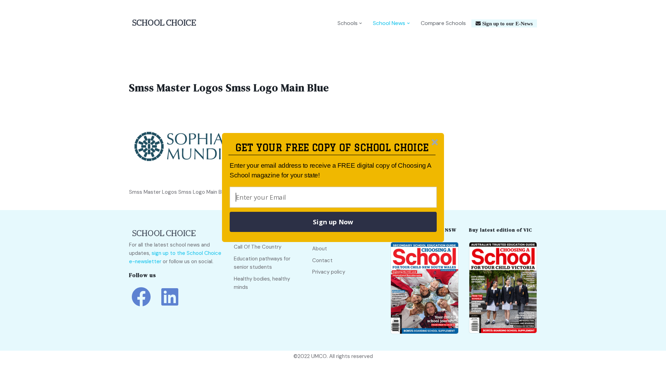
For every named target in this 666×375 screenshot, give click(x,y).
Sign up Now (333, 221)
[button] (332, 148)
